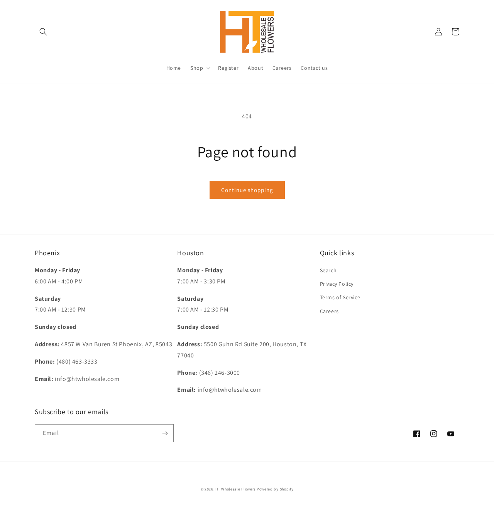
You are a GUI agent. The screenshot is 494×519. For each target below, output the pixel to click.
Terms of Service (340, 297)
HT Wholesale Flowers (236, 489)
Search (328, 270)
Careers (329, 311)
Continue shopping (247, 190)
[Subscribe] (164, 433)
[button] (43, 31)
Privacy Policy (337, 283)
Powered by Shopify (275, 489)
